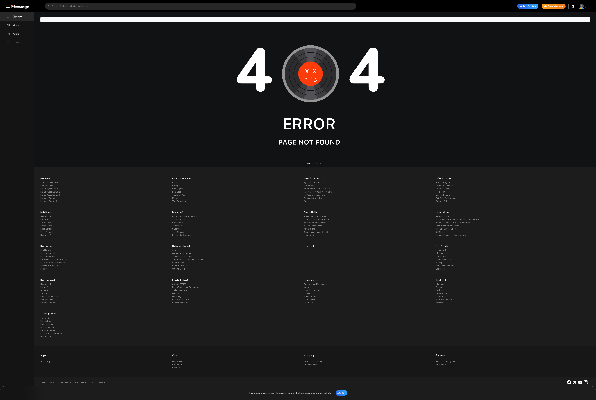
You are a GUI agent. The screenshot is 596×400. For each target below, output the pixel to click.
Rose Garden (46, 229)
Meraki (175, 198)
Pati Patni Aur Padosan (446, 198)
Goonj (175, 186)
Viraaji (307, 287)
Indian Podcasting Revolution (185, 287)
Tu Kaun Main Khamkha (314, 195)
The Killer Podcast (180, 195)
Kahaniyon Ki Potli (180, 303)
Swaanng (176, 229)
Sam (306, 201)
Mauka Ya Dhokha (444, 300)
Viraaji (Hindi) (310, 229)
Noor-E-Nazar (46, 290)
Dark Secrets (310, 300)
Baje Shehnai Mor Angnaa (315, 284)
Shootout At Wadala (49, 266)
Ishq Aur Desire (47, 327)
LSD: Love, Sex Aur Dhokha (52, 263)
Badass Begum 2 (443, 183)
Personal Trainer (48, 198)
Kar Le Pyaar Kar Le (49, 189)
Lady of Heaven (179, 266)
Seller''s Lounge (179, 290)
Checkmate (177, 223)
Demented (309, 235)
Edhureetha (441, 269)
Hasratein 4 (45, 216)
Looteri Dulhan (442, 189)
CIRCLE (439, 232)
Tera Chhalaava (47, 223)
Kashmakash (46, 226)
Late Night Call (178, 189)
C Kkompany (310, 186)
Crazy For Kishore (180, 300)
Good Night (177, 296)
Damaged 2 (441, 287)
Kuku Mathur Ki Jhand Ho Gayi (53, 260)
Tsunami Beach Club (181, 256)
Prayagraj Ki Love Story (51, 333)
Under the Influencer (181, 253)
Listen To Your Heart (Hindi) (316, 219)
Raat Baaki (177, 192)
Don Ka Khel (45, 321)
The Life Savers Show (446, 229)
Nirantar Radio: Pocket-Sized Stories (453, 223)
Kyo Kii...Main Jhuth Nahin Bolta (318, 192)
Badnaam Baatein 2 (49, 296)
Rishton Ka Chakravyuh (182, 235)
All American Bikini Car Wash (317, 189)
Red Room (441, 192)
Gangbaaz (177, 293)
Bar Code (44, 219)
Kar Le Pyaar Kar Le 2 (50, 192)
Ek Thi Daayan (46, 250)
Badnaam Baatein (48, 324)
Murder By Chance (48, 256)
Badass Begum (443, 195)
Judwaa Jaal (177, 226)
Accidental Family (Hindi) (315, 223)
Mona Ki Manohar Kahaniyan (185, 216)
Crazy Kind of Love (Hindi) (316, 232)
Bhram (175, 183)
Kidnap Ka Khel (47, 186)
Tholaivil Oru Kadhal (313, 198)
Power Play (45, 287)
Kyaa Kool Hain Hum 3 (314, 183)
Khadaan (440, 284)
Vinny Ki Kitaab (47, 232)
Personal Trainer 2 (48, 201)
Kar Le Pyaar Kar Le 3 (50, 195)
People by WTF (443, 216)
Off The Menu (178, 269)
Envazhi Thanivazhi (312, 290)
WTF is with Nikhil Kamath (447, 226)
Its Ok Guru (309, 303)
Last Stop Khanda (444, 260)
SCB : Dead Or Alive (49, 183)
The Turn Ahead (179, 201)
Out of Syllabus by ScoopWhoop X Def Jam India (458, 219)
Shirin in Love (178, 263)
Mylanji (439, 263)
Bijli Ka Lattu (441, 253)
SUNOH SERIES (179, 284)
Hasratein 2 (45, 235)
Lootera (44, 269)
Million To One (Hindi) (314, 226)
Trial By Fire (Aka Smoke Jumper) (187, 260)
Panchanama (442, 256)
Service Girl (441, 201)
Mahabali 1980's (311, 296)
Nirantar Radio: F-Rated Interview (451, 235)
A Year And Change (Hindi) (316, 216)
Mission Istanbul (47, 253)
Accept (341, 392)
